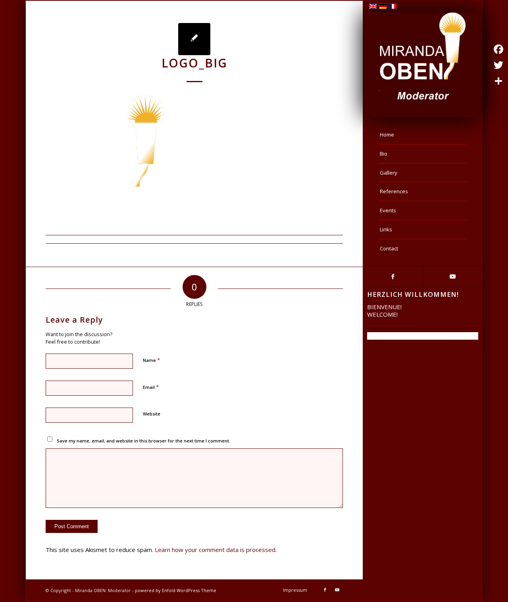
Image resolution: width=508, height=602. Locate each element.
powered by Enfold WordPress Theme (175, 590)
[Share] (498, 81)
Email (151, 386)
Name (151, 360)
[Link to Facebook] (393, 276)
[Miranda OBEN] (422, 56)
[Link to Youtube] (452, 276)
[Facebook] (498, 49)
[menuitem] (423, 134)
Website (151, 414)
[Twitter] (498, 65)
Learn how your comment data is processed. (216, 550)
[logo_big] (194, 39)
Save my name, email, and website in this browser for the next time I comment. (143, 441)
